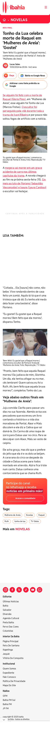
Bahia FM (7, 704)
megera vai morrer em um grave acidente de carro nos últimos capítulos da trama (22, 171)
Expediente (8, 672)
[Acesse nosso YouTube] (32, 589)
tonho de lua (19, 521)
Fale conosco (9, 677)
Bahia (5, 605)
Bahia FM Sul (9, 700)
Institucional (9, 663)
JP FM (6, 708)
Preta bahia (8, 622)
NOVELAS (19, 19)
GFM (5, 695)
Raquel (41, 515)
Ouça (11, 75)
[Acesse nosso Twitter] (19, 589)
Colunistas (8, 630)
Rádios (6, 690)
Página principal (10, 641)
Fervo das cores (11, 626)
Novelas (29, 515)
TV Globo (35, 521)
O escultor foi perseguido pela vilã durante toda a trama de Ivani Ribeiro (23, 110)
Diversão (7, 614)
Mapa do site (9, 685)
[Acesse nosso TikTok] (26, 589)
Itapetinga (8, 649)
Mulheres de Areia (12, 515)
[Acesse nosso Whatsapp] (39, 589)
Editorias (7, 596)
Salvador (7, 609)
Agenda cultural (11, 618)
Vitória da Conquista (13, 658)
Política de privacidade (14, 681)
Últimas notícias (11, 601)
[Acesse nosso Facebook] (12, 589)
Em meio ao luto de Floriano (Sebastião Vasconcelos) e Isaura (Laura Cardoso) (24, 183)
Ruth (7, 521)
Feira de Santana (11, 645)
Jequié (6, 653)
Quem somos (9, 668)
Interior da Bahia (11, 636)
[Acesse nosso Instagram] (5, 589)
